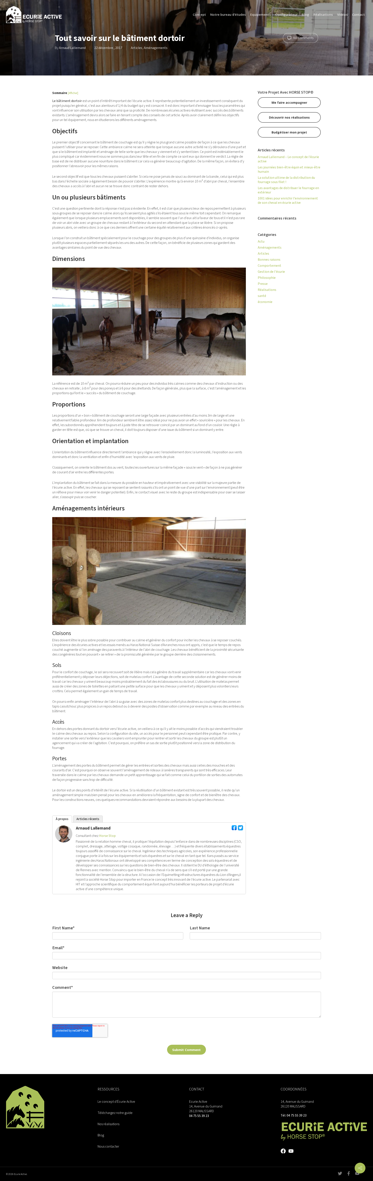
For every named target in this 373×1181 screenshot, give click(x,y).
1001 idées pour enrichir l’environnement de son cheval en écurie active (288, 200)
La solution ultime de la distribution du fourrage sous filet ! (286, 179)
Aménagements (156, 47)
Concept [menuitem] (199, 14)
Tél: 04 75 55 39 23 (294, 1115)
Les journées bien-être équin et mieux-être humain (289, 169)
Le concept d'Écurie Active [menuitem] (116, 1101)
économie (265, 302)
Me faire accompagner (289, 102)
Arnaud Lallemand (72, 47)
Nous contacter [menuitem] (108, 1146)
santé (262, 295)
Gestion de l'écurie (271, 271)
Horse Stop (107, 835)
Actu (261, 241)
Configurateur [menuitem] (286, 14)
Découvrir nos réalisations (289, 117)
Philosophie (267, 277)
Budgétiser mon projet (289, 132)
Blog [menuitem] (305, 14)
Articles (136, 47)
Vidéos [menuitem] (342, 14)
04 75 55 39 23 (199, 1116)
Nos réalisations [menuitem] (108, 1124)
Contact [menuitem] (358, 14)
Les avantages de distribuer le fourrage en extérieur (288, 190)
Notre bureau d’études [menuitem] (228, 14)
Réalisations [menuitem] (323, 14)
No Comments (303, 38)
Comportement (269, 265)
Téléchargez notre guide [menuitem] (115, 1112)
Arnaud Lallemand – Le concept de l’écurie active (288, 159)
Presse (263, 283)
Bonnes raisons (269, 259)
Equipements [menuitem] (260, 14)
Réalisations (267, 289)
